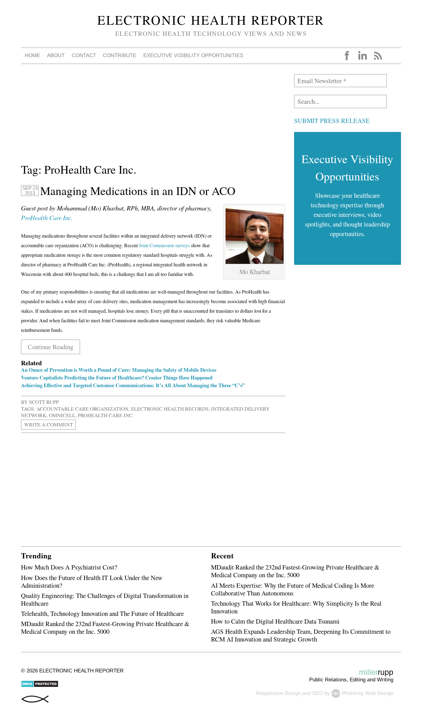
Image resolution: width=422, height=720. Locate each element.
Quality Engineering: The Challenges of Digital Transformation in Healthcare (104, 599)
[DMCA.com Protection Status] (39, 686)
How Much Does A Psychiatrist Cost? (69, 567)
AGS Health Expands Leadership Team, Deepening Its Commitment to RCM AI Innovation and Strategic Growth (300, 635)
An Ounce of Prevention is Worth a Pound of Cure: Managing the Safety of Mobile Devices (118, 370)
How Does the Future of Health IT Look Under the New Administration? (91, 581)
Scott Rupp (44, 401)
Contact (84, 55)
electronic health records (170, 408)
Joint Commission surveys (164, 245)
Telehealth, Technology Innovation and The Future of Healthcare (102, 613)
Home (32, 55)
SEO (317, 693)
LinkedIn (362, 55)
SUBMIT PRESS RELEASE (332, 120)
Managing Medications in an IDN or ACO (137, 190)
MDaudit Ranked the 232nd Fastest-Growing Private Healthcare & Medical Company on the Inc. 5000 (105, 627)
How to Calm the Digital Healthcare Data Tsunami (275, 621)
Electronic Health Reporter (211, 19)
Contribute (119, 55)
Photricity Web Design (367, 693)
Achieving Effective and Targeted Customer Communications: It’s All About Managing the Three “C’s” (133, 385)
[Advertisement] (153, 117)
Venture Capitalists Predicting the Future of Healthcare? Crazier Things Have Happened (117, 377)
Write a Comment (48, 424)
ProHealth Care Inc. (47, 217)
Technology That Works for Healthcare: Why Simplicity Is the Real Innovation (296, 607)
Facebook (347, 55)
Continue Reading (50, 346)
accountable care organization (82, 408)
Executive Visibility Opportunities (193, 55)
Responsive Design (278, 693)
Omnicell (62, 415)
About (56, 55)
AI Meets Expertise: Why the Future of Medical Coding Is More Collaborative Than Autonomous (292, 589)
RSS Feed (378, 55)
